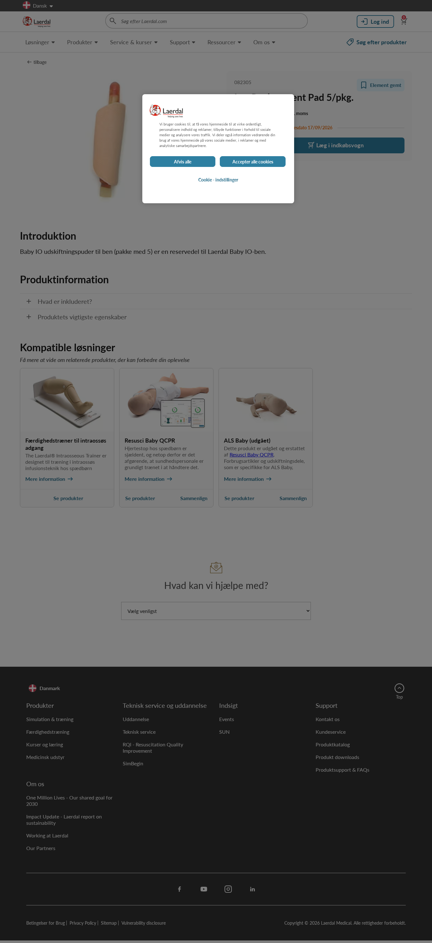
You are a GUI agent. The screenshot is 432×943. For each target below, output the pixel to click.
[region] (218, 148)
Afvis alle (182, 162)
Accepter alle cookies (252, 162)
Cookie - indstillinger (218, 180)
